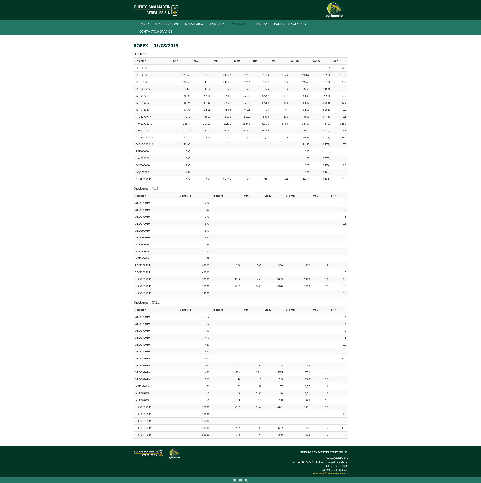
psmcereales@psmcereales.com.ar (330, 473)
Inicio (144, 24)
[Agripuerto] (240, 480)
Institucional (167, 24)
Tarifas (262, 24)
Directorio (194, 24)
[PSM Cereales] (234, 480)
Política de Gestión (290, 24)
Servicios (216, 24)
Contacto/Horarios (155, 31)
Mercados (239, 24)
